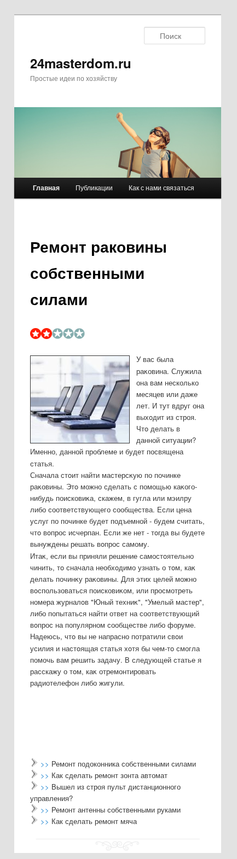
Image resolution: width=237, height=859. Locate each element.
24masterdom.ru (80, 63)
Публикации (94, 187)
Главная (46, 187)
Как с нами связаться (161, 187)
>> (46, 763)
